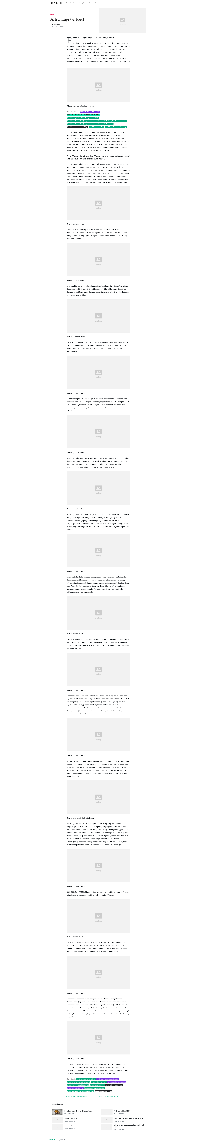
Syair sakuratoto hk (97, 1085)
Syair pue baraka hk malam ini (107, 1079)
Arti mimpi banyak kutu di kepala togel (78, 1111)
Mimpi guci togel (71, 1118)
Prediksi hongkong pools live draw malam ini (83, 115)
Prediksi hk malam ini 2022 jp (77, 127)
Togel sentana (70, 1126)
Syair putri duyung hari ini (94, 1088)
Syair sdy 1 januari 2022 (103, 1091)
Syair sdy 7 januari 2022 (114, 1085)
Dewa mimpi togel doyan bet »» (108, 1096)
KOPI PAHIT (52, 1140)
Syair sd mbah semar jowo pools (78, 1082)
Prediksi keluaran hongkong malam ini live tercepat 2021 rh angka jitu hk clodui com (97, 121)
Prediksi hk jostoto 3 (96, 127)
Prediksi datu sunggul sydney (115, 127)
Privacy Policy (83, 3)
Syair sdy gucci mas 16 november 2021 (80, 1091)
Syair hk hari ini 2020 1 (122, 1111)
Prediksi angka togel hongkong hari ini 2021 (82, 118)
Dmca (74, 3)
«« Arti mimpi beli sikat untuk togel (76, 1096)
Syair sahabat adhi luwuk (117, 1082)
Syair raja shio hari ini (75, 1088)
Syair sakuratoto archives (86, 1079)
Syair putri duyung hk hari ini (78, 1085)
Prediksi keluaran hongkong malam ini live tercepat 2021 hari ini (90, 124)
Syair (96, 3)
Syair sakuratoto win (98, 1082)
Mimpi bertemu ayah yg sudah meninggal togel (129, 1126)
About (91, 3)
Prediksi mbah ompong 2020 (90, 112)
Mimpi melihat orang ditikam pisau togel (128, 1118)
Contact (68, 3)
